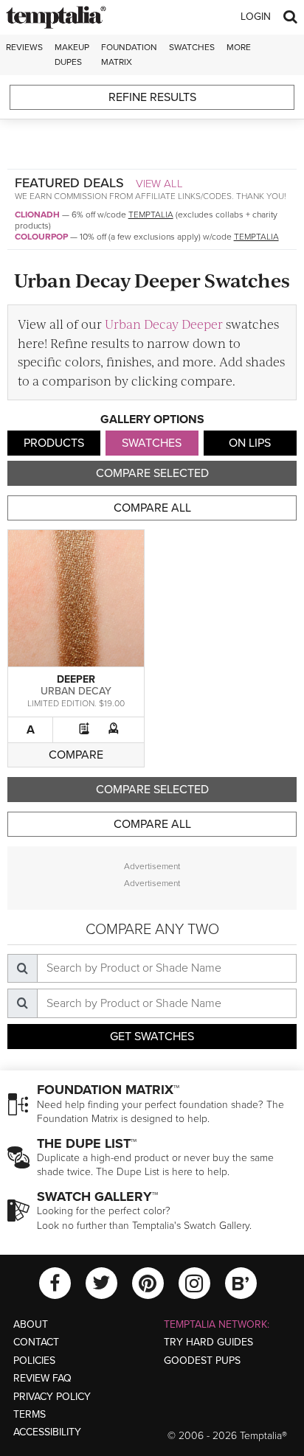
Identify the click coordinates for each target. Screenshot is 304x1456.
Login (256, 16)
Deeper (76, 679)
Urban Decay (76, 691)
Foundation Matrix (129, 54)
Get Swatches (152, 1036)
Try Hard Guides (208, 1342)
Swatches (192, 47)
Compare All (152, 508)
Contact (36, 1342)
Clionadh (37, 214)
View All (159, 183)
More (239, 47)
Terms (29, 1414)
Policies (34, 1360)
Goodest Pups (202, 1360)
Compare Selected (152, 473)
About (30, 1324)
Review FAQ (42, 1378)
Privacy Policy (52, 1396)
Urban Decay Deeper (164, 323)
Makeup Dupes (72, 54)
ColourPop (41, 236)
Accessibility (47, 1432)
